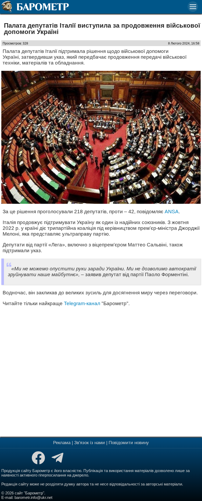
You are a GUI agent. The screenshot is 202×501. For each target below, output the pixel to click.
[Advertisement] (101, 371)
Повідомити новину (129, 442)
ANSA (172, 211)
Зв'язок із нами (89, 442)
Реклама (61, 442)
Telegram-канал (82, 303)
